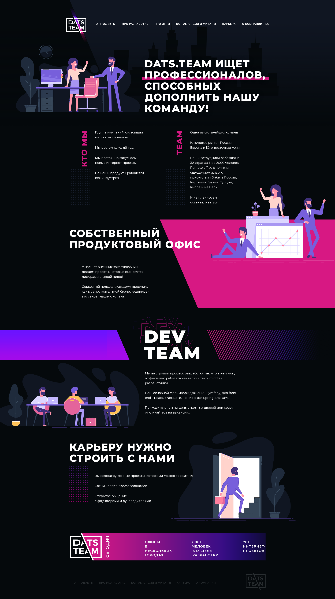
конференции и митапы (196, 24)
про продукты (104, 24)
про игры (162, 24)
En (267, 24)
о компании (252, 24)
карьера (229, 24)
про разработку (135, 24)
